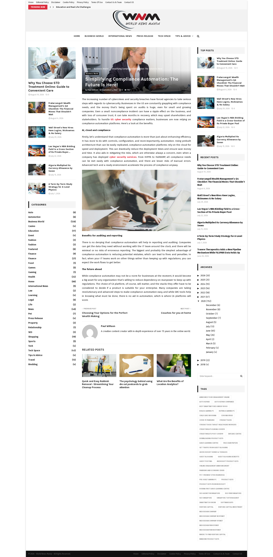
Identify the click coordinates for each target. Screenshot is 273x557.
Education (33, 231)
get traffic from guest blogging (213, 448)
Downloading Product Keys (211, 438)
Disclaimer (55, 2)
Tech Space (164, 36)
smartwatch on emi (207, 503)
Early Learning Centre (208, 443)
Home (77, 36)
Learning (32, 295)
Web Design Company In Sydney (212, 516)
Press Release (145, 36)
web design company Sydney (211, 521)
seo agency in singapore (209, 493)
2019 (202, 360)
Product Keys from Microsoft (212, 484)
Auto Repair (204, 402)
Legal (31, 300)
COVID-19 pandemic (207, 420)
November (211, 309)
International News (120, 36)
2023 (202, 288)
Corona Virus (227, 416)
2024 (202, 284)
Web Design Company (207, 512)
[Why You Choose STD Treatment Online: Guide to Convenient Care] (52, 63)
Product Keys (227, 480)
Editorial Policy (42, 2)
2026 (202, 275)
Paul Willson (93, 90)
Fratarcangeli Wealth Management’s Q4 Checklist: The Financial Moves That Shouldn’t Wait (61, 109)
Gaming (32, 272)
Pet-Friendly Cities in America (211, 475)
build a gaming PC (206, 411)
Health (31, 277)
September (212, 318)
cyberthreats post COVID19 (211, 434)
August (209, 322)
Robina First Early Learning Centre (214, 489)
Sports (31, 341)
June (208, 330)
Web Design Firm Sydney (209, 525)
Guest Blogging (206, 457)
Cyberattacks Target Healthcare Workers (217, 425)
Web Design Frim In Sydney (210, 530)
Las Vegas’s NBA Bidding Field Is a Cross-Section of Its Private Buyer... (62, 149)
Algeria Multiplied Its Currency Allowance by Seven (60, 168)
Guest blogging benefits (228, 457)
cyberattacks (225, 420)
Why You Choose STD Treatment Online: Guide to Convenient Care (48, 86)
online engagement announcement (214, 466)
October (210, 313)
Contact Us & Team (113, 2)
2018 (202, 364)
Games (31, 267)
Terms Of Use (97, 2)
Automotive (34, 217)
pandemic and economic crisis (211, 470)
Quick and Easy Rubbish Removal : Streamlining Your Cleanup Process (98, 384)
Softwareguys (227, 503)
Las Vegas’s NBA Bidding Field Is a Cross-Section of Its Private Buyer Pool (231, 120)
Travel (31, 359)
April (208, 339)
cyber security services (122, 157)
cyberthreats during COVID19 (212, 429)
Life (30, 304)
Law (30, 290)
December (211, 305)
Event (31, 235)
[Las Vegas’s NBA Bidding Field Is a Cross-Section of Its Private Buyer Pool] (36, 150)
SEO (30, 332)
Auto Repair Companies (224, 402)
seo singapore (205, 498)
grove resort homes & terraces (213, 452)
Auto (30, 212)
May (208, 335)
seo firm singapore (233, 493)
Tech (30, 346)
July (208, 326)
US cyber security (121, 119)
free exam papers (230, 443)
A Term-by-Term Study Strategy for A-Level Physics (60, 187)
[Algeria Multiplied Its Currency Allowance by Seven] (36, 169)
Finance (32, 253)
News (31, 309)
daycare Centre (234, 434)
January (209, 352)
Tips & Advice (183, 36)
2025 (202, 279)
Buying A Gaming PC (227, 411)
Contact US (129, 2)
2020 (203, 301)
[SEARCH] (241, 376)
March (209, 343)
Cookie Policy (68, 2)
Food (31, 263)
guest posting (205, 461)
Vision (30, 2)
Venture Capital (206, 507)
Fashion (32, 240)
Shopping (33, 336)
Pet (30, 313)
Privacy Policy (83, 2)
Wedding (32, 364)
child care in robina (207, 416)
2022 (202, 292)
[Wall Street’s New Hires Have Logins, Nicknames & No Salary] (36, 132)
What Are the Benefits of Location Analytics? (170, 383)
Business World (94, 36)
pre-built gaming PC (207, 480)
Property (33, 323)
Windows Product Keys (209, 539)
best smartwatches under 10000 (213, 406)
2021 (202, 297)
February (210, 348)
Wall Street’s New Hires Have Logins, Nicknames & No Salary (61, 130)
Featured (33, 249)
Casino (31, 226)
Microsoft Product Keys (227, 461)
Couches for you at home (176, 312)
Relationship (35, 327)
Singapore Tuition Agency (228, 498)
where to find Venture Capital (212, 535)
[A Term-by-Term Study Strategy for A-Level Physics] (36, 188)
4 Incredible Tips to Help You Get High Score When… (81, 7)
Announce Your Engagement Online (214, 397)
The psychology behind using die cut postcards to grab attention (135, 384)
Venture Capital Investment (230, 507)
